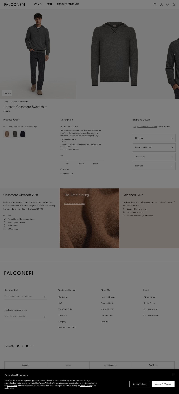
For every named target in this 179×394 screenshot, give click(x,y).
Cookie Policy (12, 386)
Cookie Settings (139, 384)
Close (173, 375)
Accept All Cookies (163, 384)
